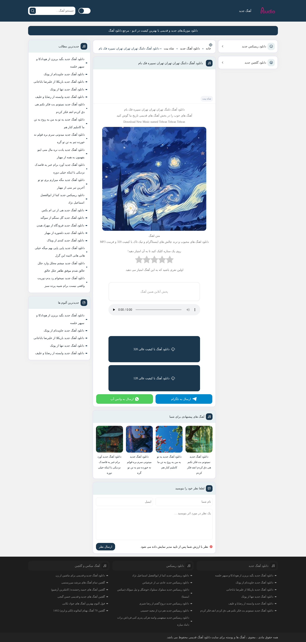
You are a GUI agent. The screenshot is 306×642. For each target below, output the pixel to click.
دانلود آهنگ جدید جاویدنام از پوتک (64, 74)
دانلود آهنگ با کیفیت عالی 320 (151, 349)
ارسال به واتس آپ (122, 399)
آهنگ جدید (245, 10)
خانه (208, 48)
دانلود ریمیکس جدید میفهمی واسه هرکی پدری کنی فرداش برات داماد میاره (153, 621)
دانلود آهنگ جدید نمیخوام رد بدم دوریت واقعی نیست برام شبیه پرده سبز (61, 282)
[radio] (170, 260)
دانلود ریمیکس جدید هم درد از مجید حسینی (165, 610)
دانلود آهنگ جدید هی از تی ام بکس (63, 210)
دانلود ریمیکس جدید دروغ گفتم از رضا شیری (164, 603)
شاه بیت (169, 48)
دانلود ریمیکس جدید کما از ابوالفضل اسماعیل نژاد (62, 199)
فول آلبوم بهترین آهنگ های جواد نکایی (83, 603)
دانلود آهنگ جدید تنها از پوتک (67, 89)
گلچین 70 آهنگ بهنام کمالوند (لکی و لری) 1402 (79, 610)
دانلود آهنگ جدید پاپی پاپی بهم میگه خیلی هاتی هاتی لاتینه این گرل (60, 252)
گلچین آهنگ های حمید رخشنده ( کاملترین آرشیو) (78, 589)
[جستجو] (33, 11)
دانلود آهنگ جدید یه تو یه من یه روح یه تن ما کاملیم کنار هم (59, 123)
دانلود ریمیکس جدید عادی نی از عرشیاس (165, 582)
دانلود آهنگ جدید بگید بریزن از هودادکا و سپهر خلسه (60, 63)
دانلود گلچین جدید (255, 62)
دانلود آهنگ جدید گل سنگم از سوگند (62, 217)
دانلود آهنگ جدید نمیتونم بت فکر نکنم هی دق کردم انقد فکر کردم (60, 108)
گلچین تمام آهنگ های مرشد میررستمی (83, 582)
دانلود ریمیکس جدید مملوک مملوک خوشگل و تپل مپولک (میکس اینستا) (153, 593)
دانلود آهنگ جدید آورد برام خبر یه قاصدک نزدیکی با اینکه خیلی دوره (60, 168)
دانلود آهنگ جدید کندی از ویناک (65, 240)
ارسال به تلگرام (181, 399)
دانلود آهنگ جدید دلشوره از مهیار (64, 232)
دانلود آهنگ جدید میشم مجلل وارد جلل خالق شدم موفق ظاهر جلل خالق (61, 267)
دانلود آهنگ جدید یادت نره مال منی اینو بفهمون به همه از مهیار (61, 153)
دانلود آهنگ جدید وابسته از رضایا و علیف (59, 96)
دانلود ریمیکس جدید (254, 46)
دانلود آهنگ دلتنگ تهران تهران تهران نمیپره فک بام (170, 63)
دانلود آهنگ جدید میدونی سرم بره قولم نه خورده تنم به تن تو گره (59, 138)
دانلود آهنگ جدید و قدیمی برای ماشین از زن (80, 575)
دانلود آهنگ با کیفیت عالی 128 (151, 378)
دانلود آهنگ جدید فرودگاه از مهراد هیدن (60, 225)
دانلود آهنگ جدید (190, 48)
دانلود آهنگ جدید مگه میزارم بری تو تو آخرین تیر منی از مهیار (61, 183)
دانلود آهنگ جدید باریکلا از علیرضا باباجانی (59, 81)
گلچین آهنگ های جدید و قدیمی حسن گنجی (81, 596)
